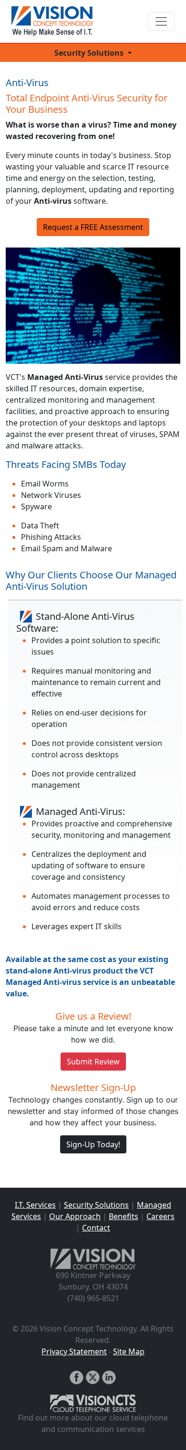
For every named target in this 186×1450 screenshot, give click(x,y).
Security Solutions (96, 1205)
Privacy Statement (74, 1351)
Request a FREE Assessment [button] (93, 227)
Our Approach (75, 1216)
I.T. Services (35, 1205)
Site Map (129, 1351)
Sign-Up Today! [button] (93, 1144)
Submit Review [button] (93, 1061)
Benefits (123, 1216)
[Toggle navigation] (161, 21)
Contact (96, 1227)
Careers (160, 1216)
